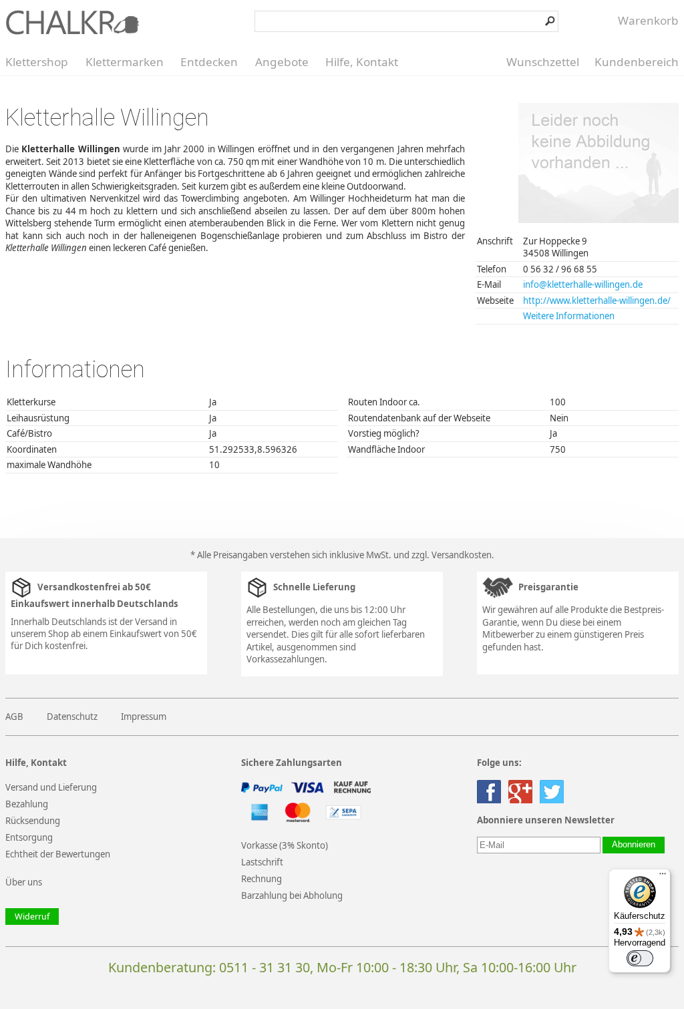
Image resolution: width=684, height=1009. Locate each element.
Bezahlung (26, 804)
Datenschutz (72, 717)
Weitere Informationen (569, 316)
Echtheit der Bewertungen (57, 854)
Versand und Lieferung (51, 787)
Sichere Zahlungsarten (291, 763)
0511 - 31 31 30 (264, 967)
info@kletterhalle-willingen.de (583, 284)
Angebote (282, 61)
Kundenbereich (636, 61)
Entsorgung (29, 837)
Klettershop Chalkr (72, 22)
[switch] (640, 958)
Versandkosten (462, 555)
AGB (14, 717)
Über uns (23, 882)
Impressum (143, 717)
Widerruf (32, 916)
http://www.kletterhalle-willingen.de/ (597, 300)
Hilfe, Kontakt (361, 61)
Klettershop (36, 61)
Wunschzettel (542, 61)
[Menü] (663, 877)
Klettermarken (125, 61)
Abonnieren (633, 844)
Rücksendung (32, 821)
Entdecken (209, 61)
